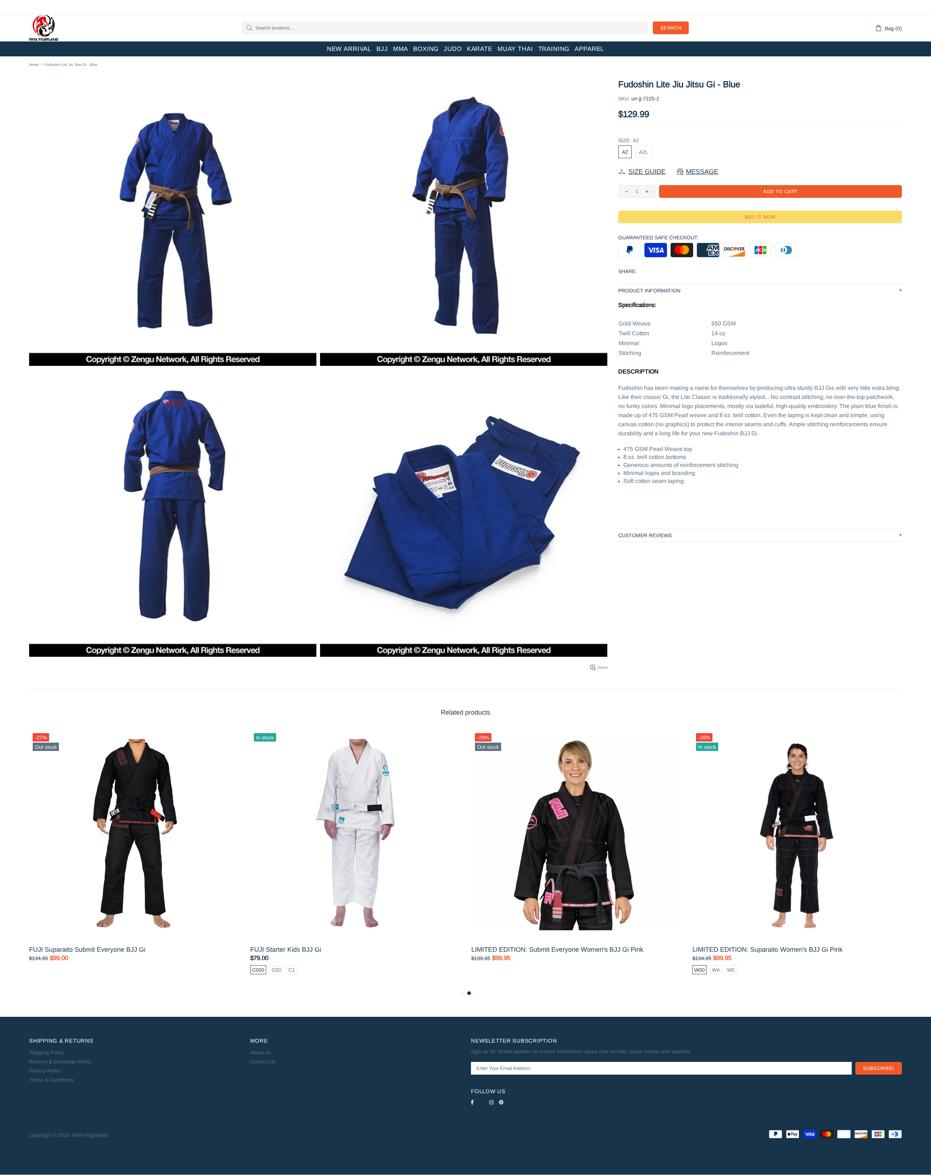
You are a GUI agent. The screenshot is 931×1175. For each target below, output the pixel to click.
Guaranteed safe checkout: (658, 237)
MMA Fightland (43, 28)
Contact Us (263, 1061)
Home (34, 65)
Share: (627, 271)
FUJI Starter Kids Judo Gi (441, 949)
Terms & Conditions (51, 1080)
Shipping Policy (46, 1052)
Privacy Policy (45, 1071)
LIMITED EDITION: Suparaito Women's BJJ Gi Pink (258, 949)
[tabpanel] (288, 859)
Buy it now (760, 217)
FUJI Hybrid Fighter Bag (661, 949)
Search (671, 28)
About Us (260, 1052)
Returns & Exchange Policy (60, 1061)
